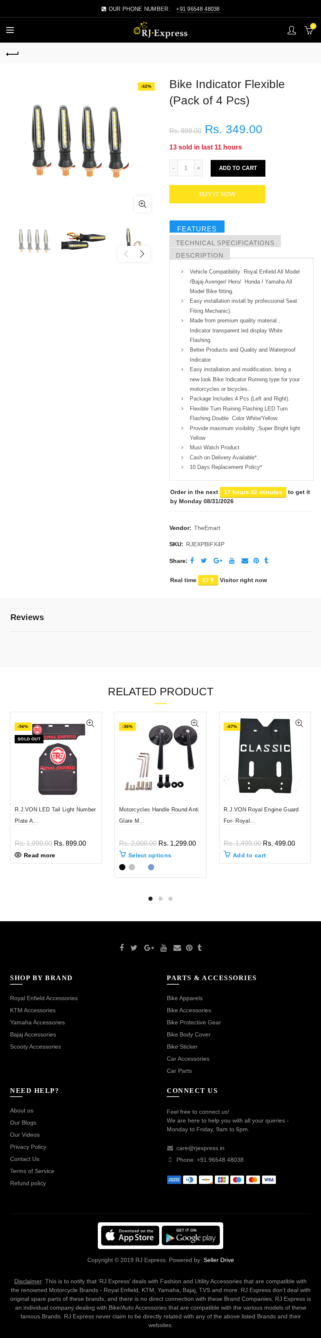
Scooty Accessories (35, 1046)
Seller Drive (219, 1260)
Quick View (90, 723)
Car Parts (179, 1070)
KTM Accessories (33, 1010)
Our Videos (25, 1134)
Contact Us (24, 1159)
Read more (40, 855)
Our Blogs (23, 1122)
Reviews (27, 617)
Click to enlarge (142, 204)
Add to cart (238, 168)
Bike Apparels (185, 998)
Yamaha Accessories (37, 1022)
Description (200, 255)
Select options (149, 855)
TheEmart (207, 528)
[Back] (12, 53)
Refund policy (28, 1183)
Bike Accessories (189, 1010)
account (291, 30)
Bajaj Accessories (33, 1034)
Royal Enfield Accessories (44, 998)
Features (197, 229)
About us (21, 1110)
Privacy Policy (28, 1146)
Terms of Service (32, 1171)
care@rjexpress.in (200, 1148)
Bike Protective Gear (194, 1022)
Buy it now (217, 194)
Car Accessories (188, 1058)
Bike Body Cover (189, 1034)
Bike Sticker (182, 1046)
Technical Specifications (225, 242)
